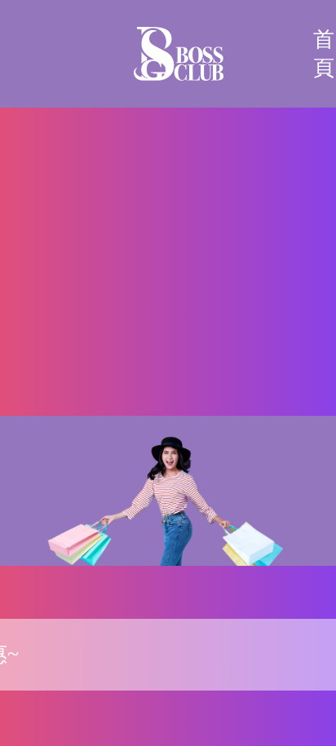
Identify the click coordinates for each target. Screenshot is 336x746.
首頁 (323, 54)
